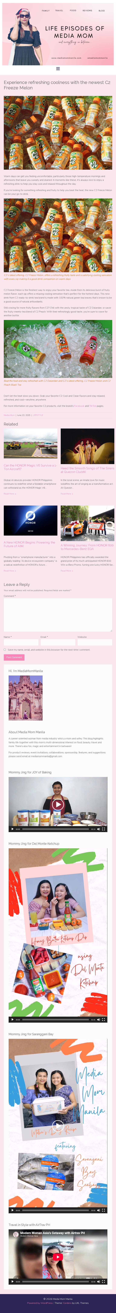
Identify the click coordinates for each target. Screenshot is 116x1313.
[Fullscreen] (103, 829)
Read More (9, 493)
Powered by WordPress (40, 1303)
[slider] (55, 829)
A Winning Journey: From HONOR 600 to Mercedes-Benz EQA (87, 547)
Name (8, 637)
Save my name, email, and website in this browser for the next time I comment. (49, 649)
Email (44, 637)
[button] (58, 805)
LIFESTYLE (38, 415)
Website (82, 637)
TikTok (92, 406)
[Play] (12, 829)
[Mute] (98, 829)
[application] (58, 804)
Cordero (67, 1303)
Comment (10, 596)
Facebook (79, 406)
